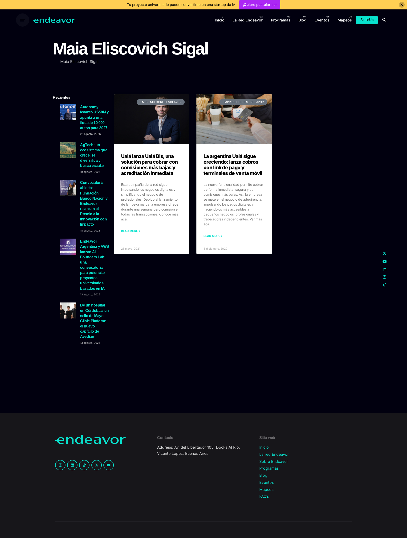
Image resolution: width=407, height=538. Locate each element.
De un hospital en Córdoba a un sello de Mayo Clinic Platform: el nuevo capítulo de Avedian (94, 321)
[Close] (402, 5)
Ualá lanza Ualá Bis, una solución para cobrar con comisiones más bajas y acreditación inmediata (149, 164)
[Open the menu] (22, 20)
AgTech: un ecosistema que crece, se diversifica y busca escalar (93, 155)
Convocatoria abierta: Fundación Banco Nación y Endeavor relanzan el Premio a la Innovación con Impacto (93, 203)
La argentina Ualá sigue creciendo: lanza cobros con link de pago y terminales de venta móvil (233, 164)
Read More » (130, 231)
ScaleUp (367, 20)
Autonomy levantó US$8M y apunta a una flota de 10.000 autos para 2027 (94, 117)
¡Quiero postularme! (260, 4)
